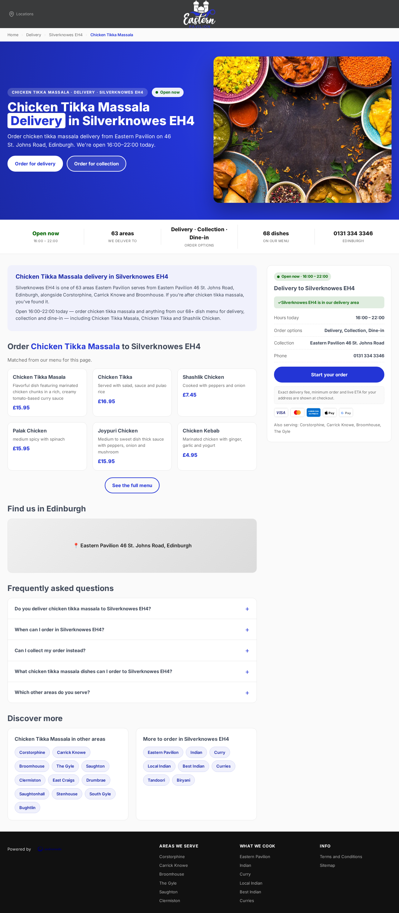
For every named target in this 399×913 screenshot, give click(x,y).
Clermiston (30, 780)
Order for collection (96, 164)
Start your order (329, 375)
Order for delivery (35, 164)
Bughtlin (27, 807)
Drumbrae (96, 780)
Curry (219, 752)
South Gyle (100, 793)
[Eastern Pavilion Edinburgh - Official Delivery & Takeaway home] (199, 14)
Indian (196, 752)
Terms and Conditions (341, 856)
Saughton (95, 766)
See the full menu (132, 485)
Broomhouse (32, 766)
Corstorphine (32, 752)
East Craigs (64, 780)
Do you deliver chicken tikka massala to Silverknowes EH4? (83, 609)
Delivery (33, 34)
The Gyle (65, 766)
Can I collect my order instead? (50, 650)
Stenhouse (67, 793)
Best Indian (193, 766)
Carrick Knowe (71, 752)
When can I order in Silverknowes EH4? (59, 629)
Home (12, 34)
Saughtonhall (32, 793)
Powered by (19, 849)
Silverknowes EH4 (66, 34)
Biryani (183, 780)
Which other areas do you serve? (52, 692)
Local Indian (159, 766)
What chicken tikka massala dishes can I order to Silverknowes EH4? (93, 671)
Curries (223, 766)
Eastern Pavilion (163, 752)
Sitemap (327, 865)
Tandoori (156, 780)
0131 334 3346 (353, 233)
